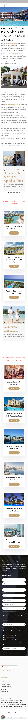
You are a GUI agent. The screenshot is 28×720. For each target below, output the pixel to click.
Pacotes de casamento (6, 690)
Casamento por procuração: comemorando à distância (13, 708)
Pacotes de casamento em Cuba (8, 691)
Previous (4, 174)
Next (23, 174)
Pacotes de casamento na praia (8, 693)
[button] (3, 717)
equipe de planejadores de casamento (13, 104)
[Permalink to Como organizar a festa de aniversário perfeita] (14, 317)
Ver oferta (14, 392)
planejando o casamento (11, 43)
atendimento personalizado (7, 119)
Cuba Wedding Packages (14, 716)
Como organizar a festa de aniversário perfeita (13, 335)
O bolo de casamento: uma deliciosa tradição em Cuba (13, 709)
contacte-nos (12, 138)
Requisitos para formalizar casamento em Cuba (12, 706)
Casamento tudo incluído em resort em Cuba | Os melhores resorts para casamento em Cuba (14, 176)
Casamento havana (5, 688)
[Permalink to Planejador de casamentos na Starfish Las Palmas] (14, 156)
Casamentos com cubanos (7, 702)
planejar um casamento (13, 53)
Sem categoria (4, 695)
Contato (14, 236)
